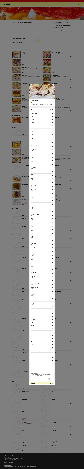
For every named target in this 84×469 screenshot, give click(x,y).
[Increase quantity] (52, 379)
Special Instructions (35, 364)
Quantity (33, 378)
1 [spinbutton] (50, 378)
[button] (42, 91)
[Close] (53, 85)
